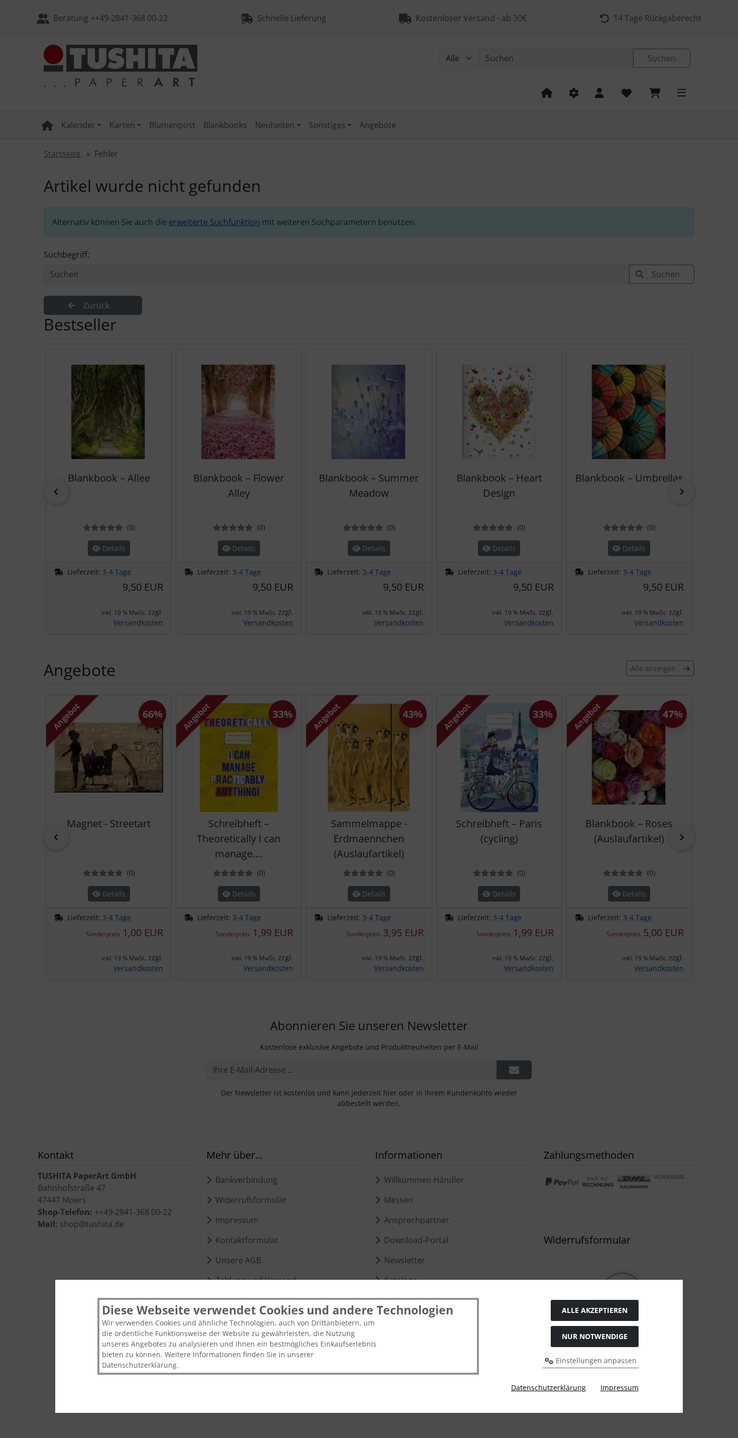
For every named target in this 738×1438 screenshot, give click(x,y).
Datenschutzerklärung (548, 1387)
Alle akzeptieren (595, 1310)
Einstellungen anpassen (595, 1360)
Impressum (619, 1387)
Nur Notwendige (595, 1336)
